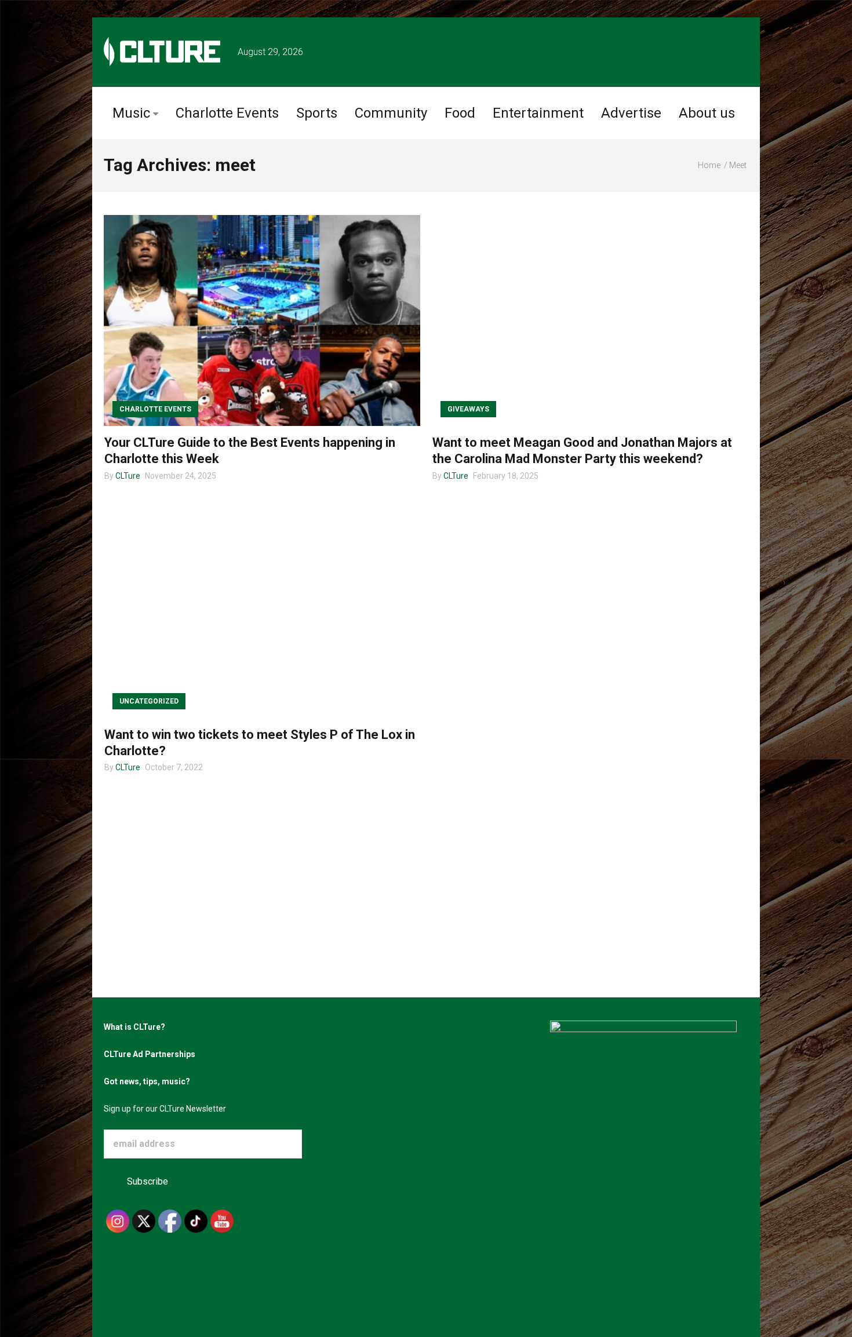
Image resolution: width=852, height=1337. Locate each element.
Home (709, 165)
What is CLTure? (134, 1027)
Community (391, 113)
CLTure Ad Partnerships (149, 1054)
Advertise (631, 113)
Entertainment (538, 113)
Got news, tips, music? (147, 1081)
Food (460, 113)
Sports (316, 113)
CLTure (127, 475)
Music (131, 113)
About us (707, 113)
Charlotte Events (227, 113)
